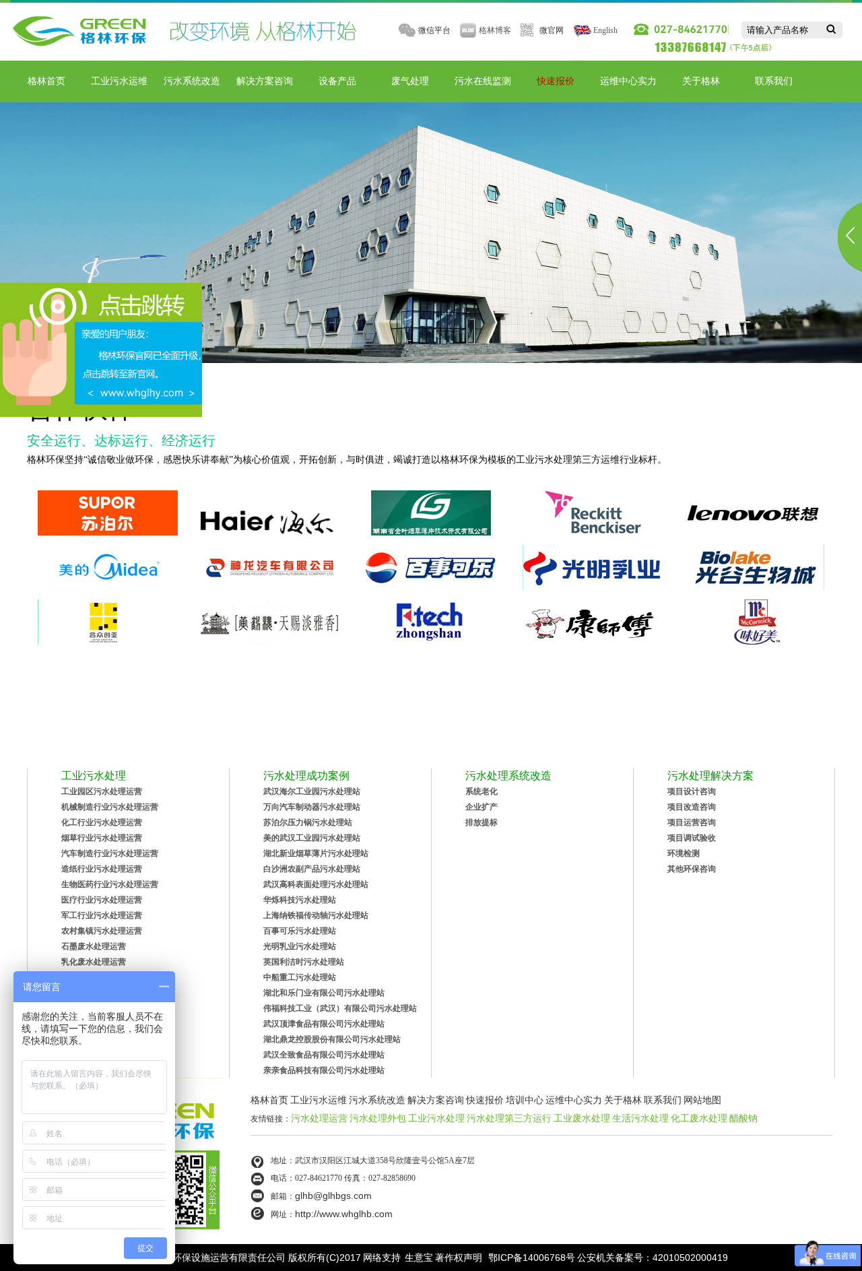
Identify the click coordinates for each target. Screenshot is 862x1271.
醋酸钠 (743, 1118)
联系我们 (774, 81)
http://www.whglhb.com (344, 1213)
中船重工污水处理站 (299, 977)
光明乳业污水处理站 (299, 946)
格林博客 (495, 30)
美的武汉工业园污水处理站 (311, 838)
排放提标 (481, 822)
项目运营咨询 (691, 822)
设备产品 (337, 81)
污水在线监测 (483, 81)
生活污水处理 (640, 1118)
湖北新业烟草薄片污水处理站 (315, 853)
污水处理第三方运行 (509, 1118)
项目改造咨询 (691, 807)
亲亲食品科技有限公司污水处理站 (324, 1070)
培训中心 (524, 1100)
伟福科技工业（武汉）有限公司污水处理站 (340, 1008)
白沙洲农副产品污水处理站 (311, 869)
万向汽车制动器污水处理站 (311, 807)
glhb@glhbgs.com (333, 1195)
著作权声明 (458, 1257)
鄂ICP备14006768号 (531, 1257)
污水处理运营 (319, 1118)
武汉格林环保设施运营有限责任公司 (210, 1257)
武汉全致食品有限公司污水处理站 (324, 1055)
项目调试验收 (691, 838)
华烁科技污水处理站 (299, 900)
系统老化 (481, 791)
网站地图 (702, 1100)
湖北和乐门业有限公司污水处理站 (324, 993)
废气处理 (410, 81)
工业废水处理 (582, 1118)
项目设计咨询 (691, 791)
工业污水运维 (119, 81)
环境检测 (683, 853)
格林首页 (46, 81)
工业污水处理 (436, 1118)
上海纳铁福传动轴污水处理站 (315, 915)
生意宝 (419, 1257)
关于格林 (701, 81)
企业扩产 (481, 807)
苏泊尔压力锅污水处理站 (307, 822)
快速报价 (555, 81)
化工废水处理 (699, 1118)
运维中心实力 (628, 81)
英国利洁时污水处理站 (303, 962)
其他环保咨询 (691, 869)
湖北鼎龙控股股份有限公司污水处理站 (332, 1039)
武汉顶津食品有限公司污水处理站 (324, 1024)
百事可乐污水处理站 (299, 931)
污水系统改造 (192, 81)
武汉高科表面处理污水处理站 (315, 884)
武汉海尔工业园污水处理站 (311, 791)
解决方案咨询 (264, 81)
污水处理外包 (378, 1118)
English (605, 30)
